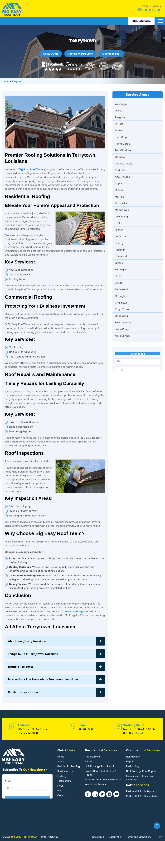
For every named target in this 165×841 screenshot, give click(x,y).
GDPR (159, 836)
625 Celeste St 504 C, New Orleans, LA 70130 (33, 731)
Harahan (120, 249)
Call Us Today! (111, 53)
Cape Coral (122, 315)
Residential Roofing (68, 766)
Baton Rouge (122, 329)
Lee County (121, 216)
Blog (60, 790)
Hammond (121, 256)
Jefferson (120, 236)
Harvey (119, 243)
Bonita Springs (123, 322)
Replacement (92, 756)
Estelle (118, 282)
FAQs (60, 785)
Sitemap (97, 836)
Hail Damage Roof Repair (100, 766)
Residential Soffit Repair (140, 791)
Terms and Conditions (138, 836)
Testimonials (64, 780)
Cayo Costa (122, 309)
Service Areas (65, 771)
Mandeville (121, 203)
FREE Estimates (141, 20)
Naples (119, 183)
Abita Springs (123, 335)
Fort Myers (121, 269)
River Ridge (121, 137)
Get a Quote (50, 53)
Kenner (119, 229)
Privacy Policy (114, 836)
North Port (121, 170)
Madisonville (122, 209)
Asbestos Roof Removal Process (103, 779)
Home (60, 756)
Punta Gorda (122, 143)
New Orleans (122, 176)
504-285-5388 (152, 10)
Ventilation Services (96, 784)
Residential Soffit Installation (142, 796)
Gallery (61, 776)
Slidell (118, 130)
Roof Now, (80, 53)
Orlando (120, 156)
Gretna (119, 262)
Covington (121, 296)
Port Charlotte (123, 150)
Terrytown (120, 117)
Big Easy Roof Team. (23, 836)
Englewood (121, 289)
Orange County (124, 163)
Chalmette (121, 302)
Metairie (119, 190)
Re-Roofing (132, 766)
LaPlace (119, 223)
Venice (118, 110)
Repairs (89, 761)
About (60, 761)
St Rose (119, 123)
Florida (119, 276)
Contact (62, 795)
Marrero (119, 196)
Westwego (121, 103)
